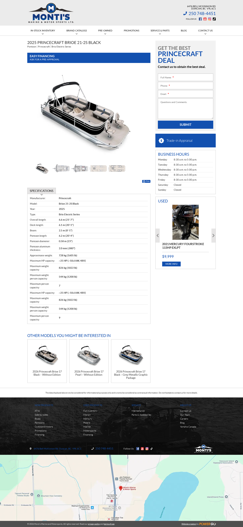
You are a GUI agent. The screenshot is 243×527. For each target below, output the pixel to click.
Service (136, 405)
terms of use (109, 524)
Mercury (87, 418)
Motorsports (89, 430)
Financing (39, 434)
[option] (88, 114)
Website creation (189, 524)
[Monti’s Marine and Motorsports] (51, 13)
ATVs (37, 411)
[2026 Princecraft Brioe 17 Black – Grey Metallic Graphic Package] (131, 355)
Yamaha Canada (188, 426)
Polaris (86, 422)
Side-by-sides (41, 414)
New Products (44, 405)
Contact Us (185, 411)
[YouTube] (204, 19)
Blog (182, 422)
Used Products (92, 405)
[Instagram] (209, 19)
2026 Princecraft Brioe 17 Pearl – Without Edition (88, 373)
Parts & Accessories (141, 414)
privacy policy (94, 524)
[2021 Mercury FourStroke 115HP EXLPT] (185, 222)
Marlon (87, 414)
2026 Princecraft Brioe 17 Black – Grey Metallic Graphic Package (131, 374)
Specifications (41, 191)
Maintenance (138, 411)
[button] (34, 114)
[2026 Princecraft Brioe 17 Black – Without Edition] (47, 355)
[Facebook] (200, 19)
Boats (37, 418)
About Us (185, 405)
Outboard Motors (44, 426)
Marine (87, 426)
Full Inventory (90, 411)
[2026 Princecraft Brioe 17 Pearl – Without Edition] (89, 355)
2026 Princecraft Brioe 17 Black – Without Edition (47, 373)
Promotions (40, 430)
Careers (184, 418)
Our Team (185, 414)
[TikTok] (214, 19)
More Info (171, 264)
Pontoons (39, 422)
